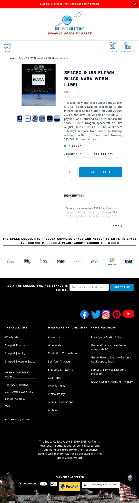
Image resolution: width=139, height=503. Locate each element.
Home (11, 58)
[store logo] (69, 24)
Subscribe (122, 287)
